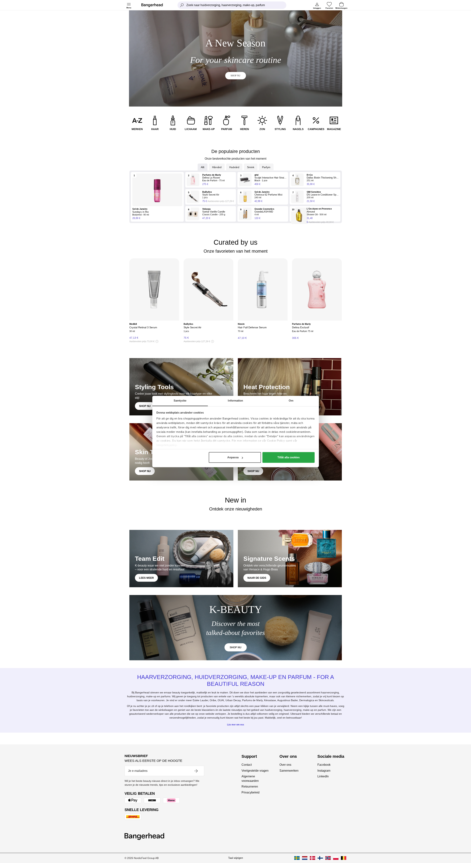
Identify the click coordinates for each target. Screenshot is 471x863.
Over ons (285, 764)
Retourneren (250, 786)
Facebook (324, 764)
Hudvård (234, 167)
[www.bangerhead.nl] (305, 858)
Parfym (266, 167)
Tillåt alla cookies (288, 457)
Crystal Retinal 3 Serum (143, 327)
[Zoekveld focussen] (182, 5)
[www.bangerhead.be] (344, 858)
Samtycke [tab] (180, 400)
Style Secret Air (192, 327)
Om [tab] (291, 400)
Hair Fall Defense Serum (252, 327)
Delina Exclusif (300, 327)
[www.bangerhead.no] (328, 858)
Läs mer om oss (235, 724)
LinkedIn (323, 776)
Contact (247, 764)
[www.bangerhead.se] (297, 858)
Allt (202, 167)
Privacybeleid (250, 792)
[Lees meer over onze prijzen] (156, 341)
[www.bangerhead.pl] (336, 858)
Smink (250, 167)
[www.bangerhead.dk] (312, 858)
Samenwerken (289, 770)
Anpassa (233, 457)
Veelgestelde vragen (255, 770)
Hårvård (217, 167)
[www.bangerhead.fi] (320, 858)
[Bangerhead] (155, 5)
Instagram (323, 770)
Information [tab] (235, 400)
